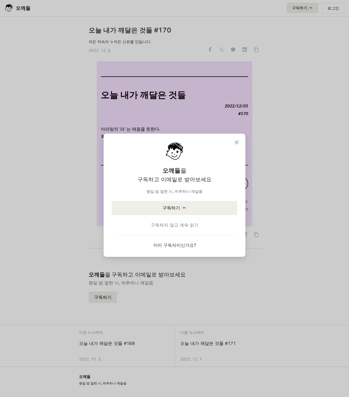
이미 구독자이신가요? (174, 245)
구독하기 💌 (175, 207)
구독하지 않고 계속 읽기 (174, 225)
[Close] (236, 142)
